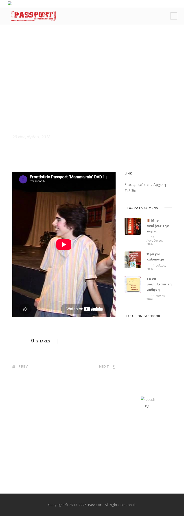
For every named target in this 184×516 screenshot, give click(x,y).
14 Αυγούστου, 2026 (155, 240)
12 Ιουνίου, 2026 (156, 297)
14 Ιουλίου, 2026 (156, 267)
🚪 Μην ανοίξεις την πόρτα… (158, 225)
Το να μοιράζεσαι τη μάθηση (159, 284)
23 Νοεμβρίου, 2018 (31, 137)
